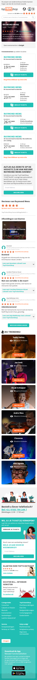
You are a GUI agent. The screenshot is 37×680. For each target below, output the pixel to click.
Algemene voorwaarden (24, 633)
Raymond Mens (12, 27)
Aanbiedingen (6, 615)
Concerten (5, 605)
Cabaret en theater (8, 608)
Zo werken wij (8, 594)
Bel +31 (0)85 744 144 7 (14, 509)
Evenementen (6, 613)
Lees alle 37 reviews (25, 31)
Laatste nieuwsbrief (9, 618)
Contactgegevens (26, 613)
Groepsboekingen (8, 627)
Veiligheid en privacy (27, 629)
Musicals (5, 610)
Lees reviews (8, 573)
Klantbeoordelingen (27, 605)
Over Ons (23, 608)
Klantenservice (25, 627)
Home (4, 27)
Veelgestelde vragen (27, 610)
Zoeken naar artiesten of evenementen (15, 17)
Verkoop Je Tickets (8, 629)
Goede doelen (24, 615)
